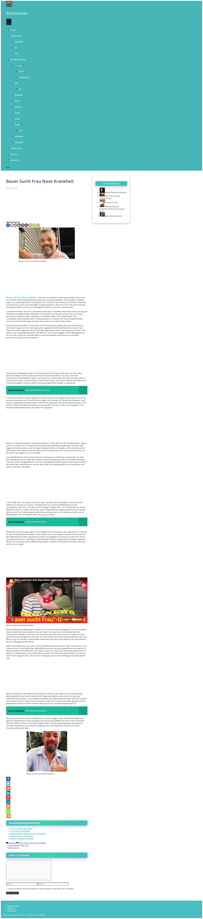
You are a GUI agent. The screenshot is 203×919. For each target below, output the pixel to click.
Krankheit (19, 65)
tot (16, 47)
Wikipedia (19, 142)
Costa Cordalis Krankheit (21, 829)
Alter (17, 83)
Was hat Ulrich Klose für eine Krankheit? (28, 834)
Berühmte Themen (18, 59)
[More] (38, 225)
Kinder (17, 124)
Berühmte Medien (17, 13)
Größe (17, 112)
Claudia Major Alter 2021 (18, 845)
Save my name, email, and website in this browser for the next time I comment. (41, 888)
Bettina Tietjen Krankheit (22, 838)
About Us (14, 154)
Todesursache (16, 35)
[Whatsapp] (34, 225)
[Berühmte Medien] (9, 6)
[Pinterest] (23, 225)
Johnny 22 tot (13, 848)
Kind (21, 130)
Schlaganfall (24, 77)
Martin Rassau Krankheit (21, 836)
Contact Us (14, 160)
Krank (21, 71)
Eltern (17, 101)
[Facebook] (8, 225)
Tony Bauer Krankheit (20, 831)
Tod (16, 53)
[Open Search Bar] (8, 167)
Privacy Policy (16, 148)
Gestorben (19, 41)
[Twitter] (12, 225)
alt (20, 89)
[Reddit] (15, 225)
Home (12, 30)
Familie (18, 106)
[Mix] (30, 225)
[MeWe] (26, 225)
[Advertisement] (46, 205)
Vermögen (19, 136)
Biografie (18, 95)
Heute (17, 118)
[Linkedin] (19, 225)
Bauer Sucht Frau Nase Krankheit (21, 297)
